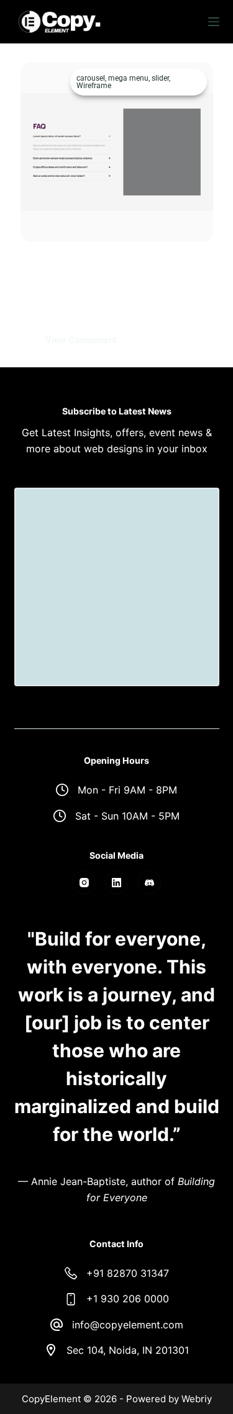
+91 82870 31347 (127, 1273)
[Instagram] (84, 882)
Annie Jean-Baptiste (78, 1181)
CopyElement (51, 1399)
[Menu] (213, 21)
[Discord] (149, 882)
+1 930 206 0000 (127, 1298)
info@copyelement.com (127, 1324)
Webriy (196, 1399)
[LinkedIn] (117, 882)
